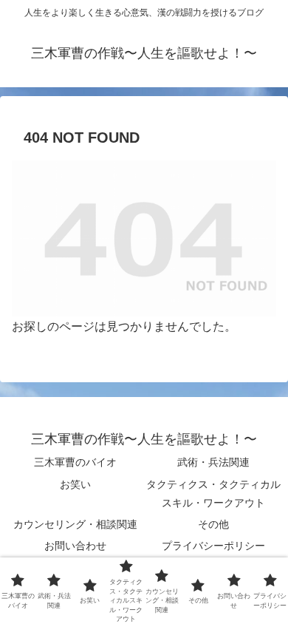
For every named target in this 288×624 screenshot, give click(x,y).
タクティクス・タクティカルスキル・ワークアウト (213, 493)
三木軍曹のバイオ (75, 462)
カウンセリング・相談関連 (75, 524)
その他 (213, 524)
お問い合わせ (75, 546)
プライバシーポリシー (213, 546)
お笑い (75, 484)
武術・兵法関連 (213, 462)
